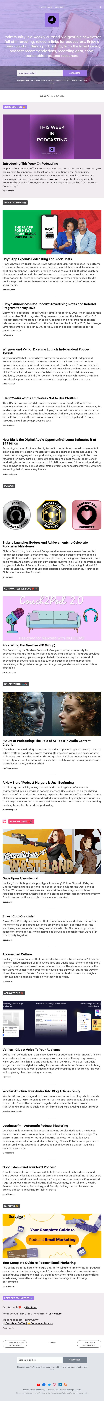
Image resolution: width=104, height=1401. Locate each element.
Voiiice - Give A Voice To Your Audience (31, 1050)
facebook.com (9, 672)
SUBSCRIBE (74, 73)
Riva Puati (31, 1307)
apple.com (7, 902)
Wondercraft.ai (48, 179)
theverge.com (9, 425)
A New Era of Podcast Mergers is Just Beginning (38, 782)
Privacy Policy (66, 1389)
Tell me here (55, 1313)
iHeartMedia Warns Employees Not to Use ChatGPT (40, 398)
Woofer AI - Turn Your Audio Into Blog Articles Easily (41, 1091)
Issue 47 (52, 95)
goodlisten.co (9, 1194)
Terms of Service (76, 1393)
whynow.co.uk (9, 384)
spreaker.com (9, 1286)
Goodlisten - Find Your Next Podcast (29, 1167)
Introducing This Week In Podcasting (30, 163)
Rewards (77, 1389)
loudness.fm (8, 1153)
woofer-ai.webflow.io (12, 1111)
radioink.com (9, 289)
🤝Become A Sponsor (40, 1323)
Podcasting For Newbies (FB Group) (29, 645)
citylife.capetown (10, 768)
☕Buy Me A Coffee (14, 1323)
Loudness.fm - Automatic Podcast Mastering (35, 1126)
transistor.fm (8, 191)
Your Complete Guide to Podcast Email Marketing (39, 1263)
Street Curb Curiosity (18, 916)
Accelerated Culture (17, 954)
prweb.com (8, 577)
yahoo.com (8, 335)
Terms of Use (52, 1389)
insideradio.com (10, 474)
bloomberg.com (10, 810)
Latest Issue (46, 7)
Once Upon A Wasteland (20, 878)
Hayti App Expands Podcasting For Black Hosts (37, 259)
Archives (59, 7)
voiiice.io (7, 1077)
